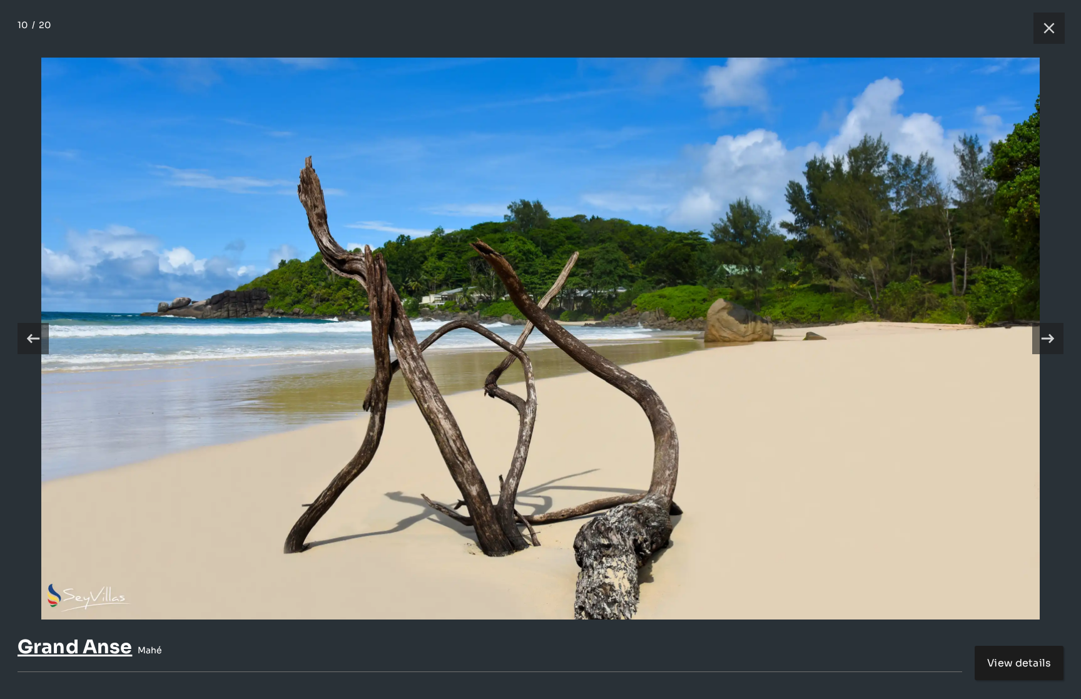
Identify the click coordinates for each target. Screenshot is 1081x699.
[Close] (1043, 28)
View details (1019, 663)
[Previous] (33, 338)
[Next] (1048, 338)
